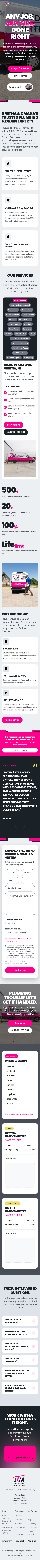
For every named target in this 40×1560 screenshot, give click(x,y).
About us (18, 1523)
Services (18, 1515)
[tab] (20, 300)
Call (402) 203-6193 (20, 68)
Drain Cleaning (13, 424)
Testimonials (20, 1529)
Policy (20, 1553)
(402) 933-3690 (13, 1215)
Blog (29, 1519)
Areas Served (31, 1533)
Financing (32, 1523)
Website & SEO (13, 1555)
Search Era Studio (27, 1555)
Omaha (19, 288)
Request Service (20, 75)
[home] (7, 4)
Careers (18, 1519)
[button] (37, 3)
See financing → (20, 750)
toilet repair (18, 281)
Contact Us (20, 1023)
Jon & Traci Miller (17, 176)
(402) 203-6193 (13, 1140)
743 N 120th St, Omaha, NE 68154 (7, 1530)
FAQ (29, 1515)
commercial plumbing (26, 46)
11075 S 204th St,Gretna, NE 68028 (6, 1519)
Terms (34, 1551)
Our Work (19, 1534)
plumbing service (11, 143)
